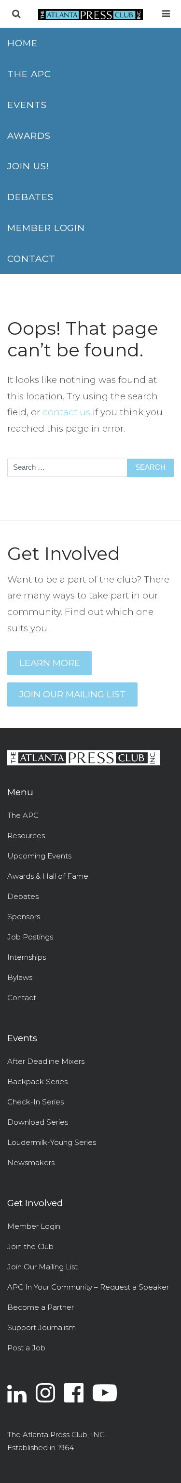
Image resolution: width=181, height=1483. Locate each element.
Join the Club (30, 1246)
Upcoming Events (39, 855)
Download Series (37, 1122)
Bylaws (19, 977)
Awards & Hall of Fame (47, 876)
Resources (26, 835)
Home (22, 43)
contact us (66, 412)
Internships (26, 957)
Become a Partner (40, 1307)
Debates (30, 197)
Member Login (46, 227)
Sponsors (23, 916)
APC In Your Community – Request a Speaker (88, 1287)
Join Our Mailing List (72, 694)
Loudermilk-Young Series (51, 1142)
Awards (29, 135)
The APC (29, 74)
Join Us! (28, 166)
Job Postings (30, 936)
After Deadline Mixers (45, 1061)
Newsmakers (31, 1162)
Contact (31, 258)
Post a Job (26, 1347)
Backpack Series (37, 1081)
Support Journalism (41, 1327)
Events (27, 104)
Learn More (49, 662)
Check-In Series (35, 1101)
